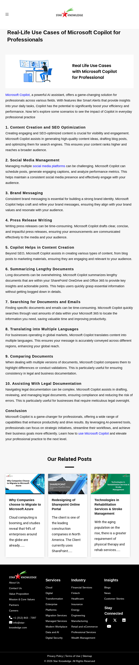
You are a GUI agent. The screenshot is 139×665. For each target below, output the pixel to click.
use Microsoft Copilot (93, 433)
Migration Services (56, 615)
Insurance (77, 604)
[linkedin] (125, 620)
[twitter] (116, 620)
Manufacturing (79, 621)
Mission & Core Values (22, 599)
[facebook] (107, 620)
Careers (13, 610)
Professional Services (83, 632)
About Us (14, 582)
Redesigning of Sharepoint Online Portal (66, 504)
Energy (75, 609)
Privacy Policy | (56, 656)
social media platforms (49, 166)
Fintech (75, 593)
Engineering (78, 615)
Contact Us (15, 588)
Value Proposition (19, 593)
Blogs (107, 587)
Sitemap (87, 656)
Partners (14, 605)
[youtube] (109, 626)
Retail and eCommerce (84, 626)
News (107, 593)
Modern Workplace (56, 626)
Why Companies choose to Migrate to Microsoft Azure (25, 504)
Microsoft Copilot (17, 95)
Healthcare (77, 598)
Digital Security (54, 637)
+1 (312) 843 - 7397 (24, 617)
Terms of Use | (74, 656)
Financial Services (81, 587)
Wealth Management (83, 637)
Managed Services (56, 621)
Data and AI (52, 632)
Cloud (49, 587)
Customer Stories (114, 598)
